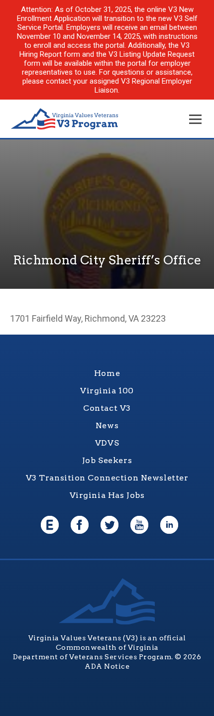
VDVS (107, 443)
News (107, 425)
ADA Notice (107, 666)
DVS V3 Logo (64, 119)
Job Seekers (107, 460)
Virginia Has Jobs (107, 495)
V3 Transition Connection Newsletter (107, 477)
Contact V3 (107, 408)
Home (107, 373)
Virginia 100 (107, 390)
